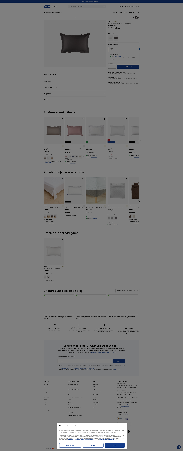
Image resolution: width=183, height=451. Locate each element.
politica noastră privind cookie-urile (108, 439)
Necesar (93, 445)
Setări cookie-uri (70, 445)
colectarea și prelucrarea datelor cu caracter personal (81, 439)
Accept (114, 445)
